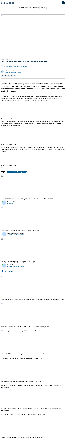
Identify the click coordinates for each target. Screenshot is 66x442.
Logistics (43, 7)
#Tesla (24, 172)
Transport (35, 7)
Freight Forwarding (26, 7)
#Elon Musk (17, 172)
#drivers (9, 172)
